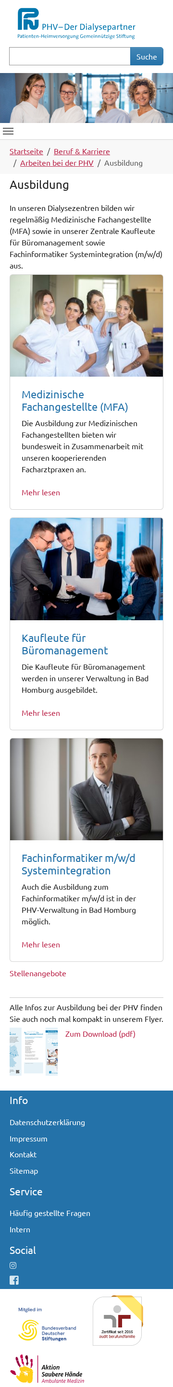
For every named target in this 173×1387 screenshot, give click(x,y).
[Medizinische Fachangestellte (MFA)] (86, 324)
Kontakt (23, 1154)
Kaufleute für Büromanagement (65, 643)
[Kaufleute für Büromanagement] (86, 567)
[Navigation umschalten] (8, 131)
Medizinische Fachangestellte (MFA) (75, 400)
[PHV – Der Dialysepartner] (76, 22)
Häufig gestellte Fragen (50, 1212)
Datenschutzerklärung (47, 1122)
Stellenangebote (38, 973)
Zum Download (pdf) (100, 1033)
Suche (146, 56)
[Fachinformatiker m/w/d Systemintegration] (86, 788)
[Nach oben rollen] (151, 1365)
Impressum (29, 1138)
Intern (20, 1229)
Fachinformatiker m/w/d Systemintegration (79, 863)
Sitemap (24, 1170)
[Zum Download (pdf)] (34, 1050)
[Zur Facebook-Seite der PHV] (14, 1280)
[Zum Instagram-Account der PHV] (13, 1265)
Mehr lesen (41, 492)
